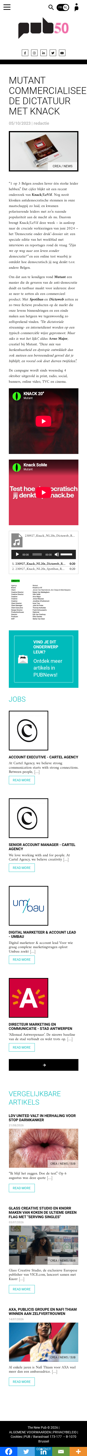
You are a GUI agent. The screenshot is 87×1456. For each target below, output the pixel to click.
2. (39, 569)
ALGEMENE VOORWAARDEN (30, 1432)
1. (39, 563)
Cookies (16, 1436)
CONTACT (43, 1449)
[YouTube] (62, 53)
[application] (43, 554)
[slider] (67, 554)
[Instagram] (34, 53)
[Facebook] (25, 53)
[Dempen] (57, 554)
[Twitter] (53, 53)
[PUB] (43, 31)
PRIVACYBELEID (65, 1432)
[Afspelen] (17, 554)
